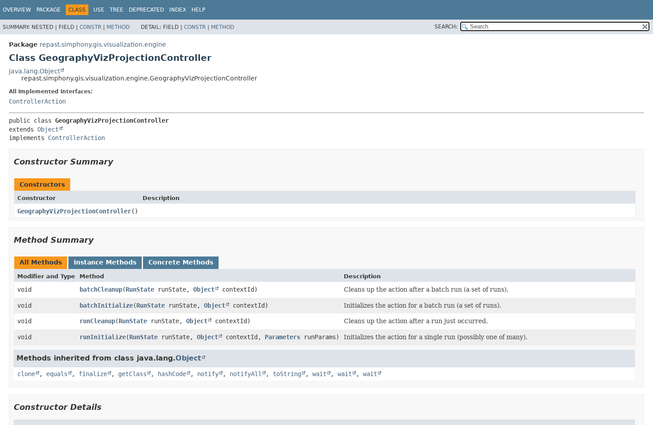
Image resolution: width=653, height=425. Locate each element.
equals (57, 373)
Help (198, 10)
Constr (90, 27)
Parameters (282, 337)
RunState (140, 289)
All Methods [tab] (41, 262)
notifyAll (246, 373)
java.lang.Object (34, 71)
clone (26, 373)
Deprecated (146, 10)
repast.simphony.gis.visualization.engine (103, 44)
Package (48, 10)
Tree (116, 10)
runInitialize (103, 337)
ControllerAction (37, 101)
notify (208, 373)
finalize (93, 373)
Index (177, 10)
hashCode (172, 373)
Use (98, 10)
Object (48, 129)
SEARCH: (446, 27)
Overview (17, 10)
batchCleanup (101, 289)
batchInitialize (106, 305)
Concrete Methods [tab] (180, 262)
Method (118, 27)
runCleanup (97, 321)
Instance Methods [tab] (105, 262)
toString (287, 373)
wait (319, 373)
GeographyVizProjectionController (74, 211)
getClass (132, 373)
